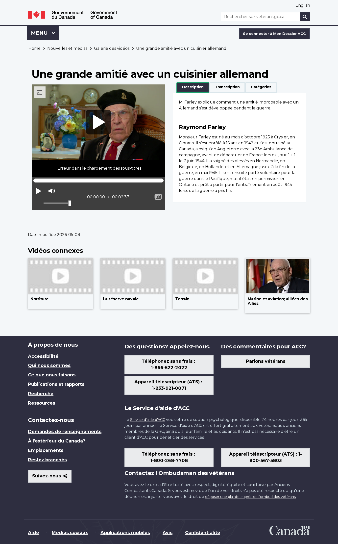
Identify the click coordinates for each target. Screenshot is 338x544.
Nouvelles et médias (67, 48)
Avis (167, 532)
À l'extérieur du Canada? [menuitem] (56, 441)
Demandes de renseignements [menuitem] (64, 431)
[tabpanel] (239, 148)
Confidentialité (202, 532)
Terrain (182, 299)
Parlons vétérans (265, 361)
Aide (33, 532)
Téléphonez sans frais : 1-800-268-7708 (169, 457)
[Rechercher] (305, 16)
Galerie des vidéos (111, 48)
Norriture (39, 299)
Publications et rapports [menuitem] (56, 384)
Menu (45, 33)
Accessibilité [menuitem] (43, 356)
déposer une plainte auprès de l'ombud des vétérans (250, 496)
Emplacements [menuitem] (45, 450)
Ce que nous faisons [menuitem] (51, 375)
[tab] (193, 87)
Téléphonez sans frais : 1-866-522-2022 (169, 364)
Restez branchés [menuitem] (47, 460)
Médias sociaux (70, 532)
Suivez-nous (52, 478)
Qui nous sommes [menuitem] (49, 365)
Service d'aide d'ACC (147, 419)
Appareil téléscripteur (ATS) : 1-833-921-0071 (169, 385)
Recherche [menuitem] (40, 393)
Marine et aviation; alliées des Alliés (278, 301)
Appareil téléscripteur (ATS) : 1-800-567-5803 (265, 457)
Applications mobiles (125, 532)
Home (34, 48)
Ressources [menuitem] (41, 403)
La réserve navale (121, 299)
